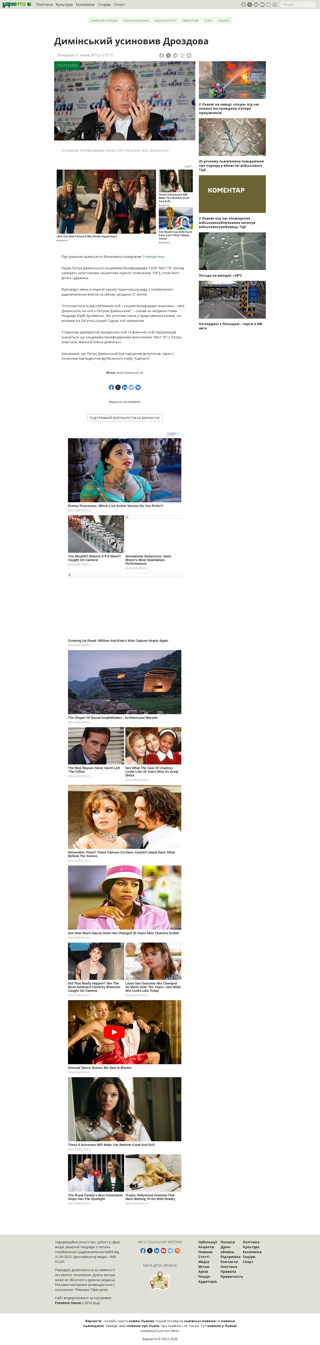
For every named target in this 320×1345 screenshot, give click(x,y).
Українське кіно (165, 20)
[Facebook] (161, 55)
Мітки (203, 1266)
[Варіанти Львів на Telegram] (268, 4)
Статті (208, 20)
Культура (64, 4)
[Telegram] (182, 55)
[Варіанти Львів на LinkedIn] (256, 4)
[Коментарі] (188, 55)
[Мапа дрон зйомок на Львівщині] (160, 1281)
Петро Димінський (127, 372)
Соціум (104, 4)
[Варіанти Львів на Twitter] (249, 4)
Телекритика (153, 256)
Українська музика (136, 20)
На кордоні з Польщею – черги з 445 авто (230, 326)
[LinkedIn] (175, 55)
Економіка (85, 4)
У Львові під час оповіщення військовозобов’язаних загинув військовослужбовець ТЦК (227, 222)
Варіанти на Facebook (124, 402)
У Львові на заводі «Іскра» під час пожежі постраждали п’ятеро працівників (229, 108)
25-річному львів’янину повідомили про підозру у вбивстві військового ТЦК (231, 165)
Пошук (204, 1276)
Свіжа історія (190, 20)
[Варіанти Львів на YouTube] (262, 4)
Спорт (119, 4)
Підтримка (230, 1256)
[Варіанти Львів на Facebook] (243, 4)
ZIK (141, 372)
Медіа (203, 1261)
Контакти (229, 1261)
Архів (203, 1271)
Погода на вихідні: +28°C (220, 275)
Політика (44, 4)
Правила (228, 1271)
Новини (224, 20)
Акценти (206, 1247)
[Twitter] (168, 55)
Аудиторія (207, 1281)
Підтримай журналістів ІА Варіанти (125, 418)
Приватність (231, 1276)
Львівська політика (103, 20)
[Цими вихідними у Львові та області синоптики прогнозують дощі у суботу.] (232, 251)
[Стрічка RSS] (274, 4)
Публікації (207, 1242)
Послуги (227, 1242)
